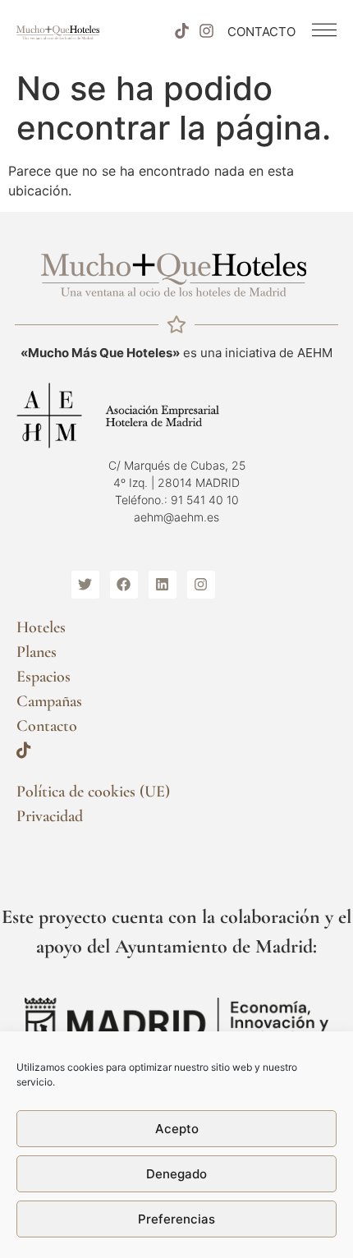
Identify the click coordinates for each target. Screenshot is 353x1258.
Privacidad (49, 816)
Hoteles (41, 627)
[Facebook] (124, 585)
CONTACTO (261, 31)
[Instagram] (207, 31)
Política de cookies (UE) (93, 791)
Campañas (49, 701)
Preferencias (176, 1219)
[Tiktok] (181, 31)
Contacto (46, 726)
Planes (36, 652)
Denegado (176, 1174)
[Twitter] (85, 585)
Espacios (43, 676)
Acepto (177, 1128)
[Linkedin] (162, 585)
